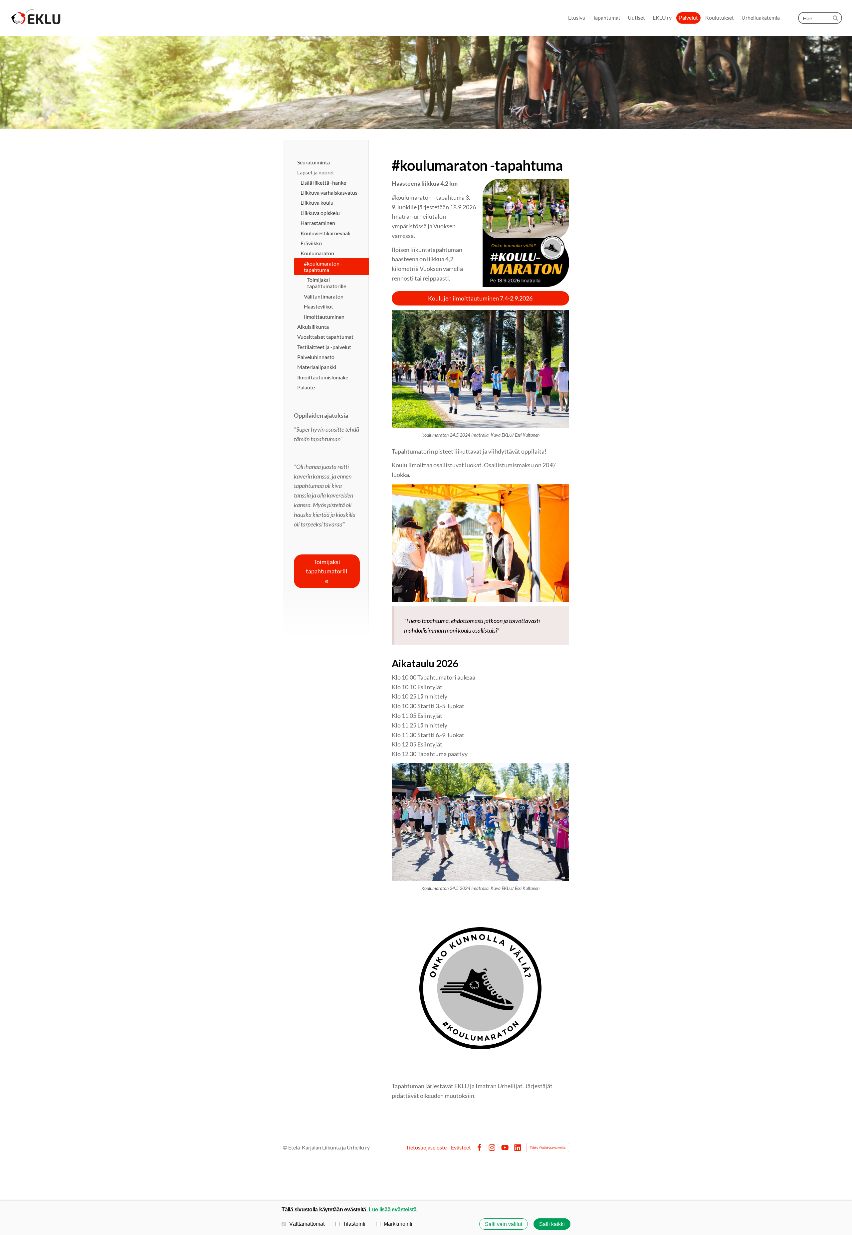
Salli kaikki (552, 1224)
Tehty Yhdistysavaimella (547, 1147)
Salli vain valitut (503, 1224)
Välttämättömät (306, 1224)
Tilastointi (354, 1224)
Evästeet (461, 1147)
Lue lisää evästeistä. (393, 1209)
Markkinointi (398, 1224)
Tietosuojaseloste (426, 1147)
